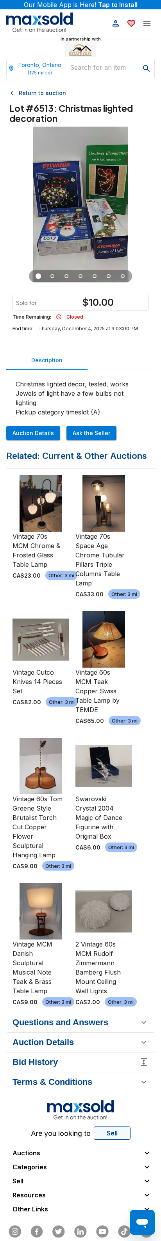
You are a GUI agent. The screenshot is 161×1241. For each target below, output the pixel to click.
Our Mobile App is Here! (81, 5)
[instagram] (14, 1231)
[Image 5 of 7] (94, 276)
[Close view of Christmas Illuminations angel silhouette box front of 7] (66, 276)
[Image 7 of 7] (122, 276)
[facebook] (36, 1231)
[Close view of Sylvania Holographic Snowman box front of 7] (52, 276)
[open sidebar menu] (147, 23)
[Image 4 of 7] (80, 276)
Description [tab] (47, 360)
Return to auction (42, 93)
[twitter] (58, 1231)
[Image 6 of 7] (108, 276)
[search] (146, 68)
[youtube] (102, 1231)
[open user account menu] (115, 23)
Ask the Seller (91, 433)
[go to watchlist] (131, 23)
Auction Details (33, 433)
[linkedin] (80, 1231)
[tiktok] (124, 1231)
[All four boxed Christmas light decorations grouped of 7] (38, 276)
